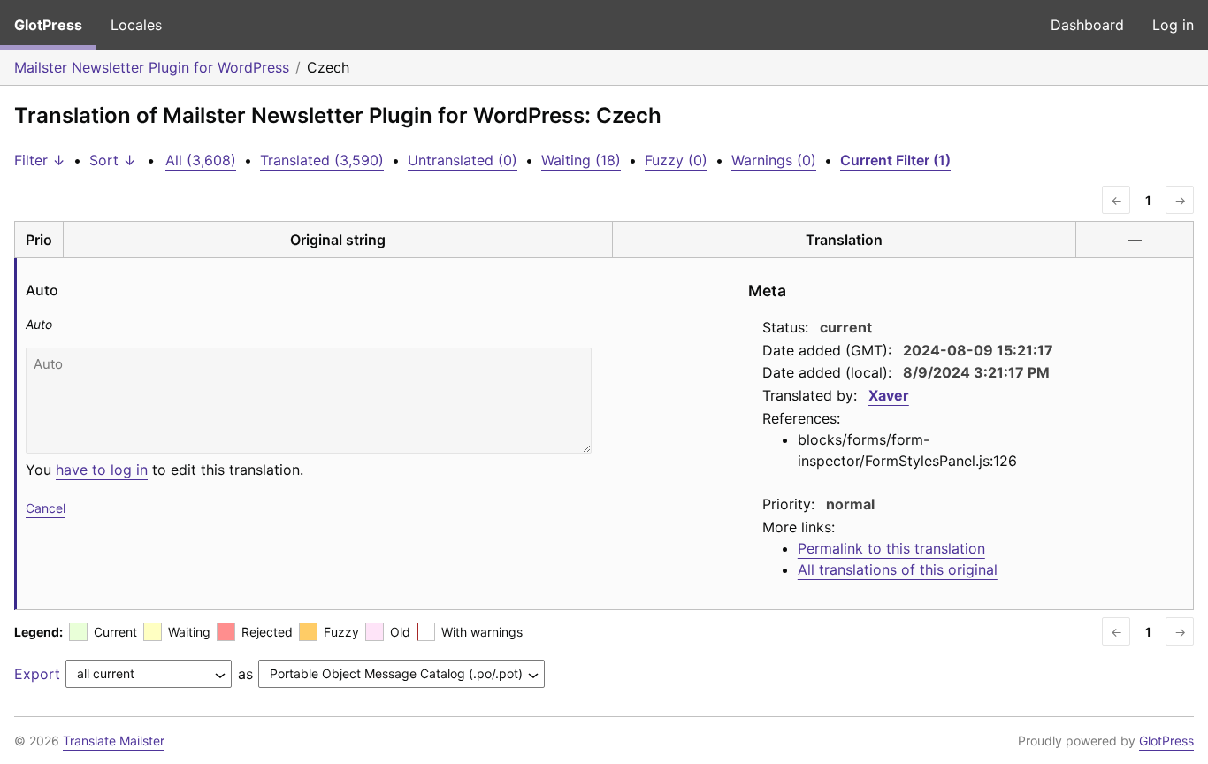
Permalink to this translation (891, 548)
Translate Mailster (113, 740)
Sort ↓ (112, 160)
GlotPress (48, 25)
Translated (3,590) (322, 160)
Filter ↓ (39, 160)
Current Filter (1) (895, 160)
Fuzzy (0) (676, 160)
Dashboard (1087, 25)
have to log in (102, 469)
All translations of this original (898, 569)
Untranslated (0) (462, 160)
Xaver (888, 395)
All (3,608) (200, 160)
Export (37, 674)
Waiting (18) (581, 160)
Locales (136, 25)
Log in (1173, 25)
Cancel (45, 508)
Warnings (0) (773, 160)
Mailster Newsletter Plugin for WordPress (151, 67)
